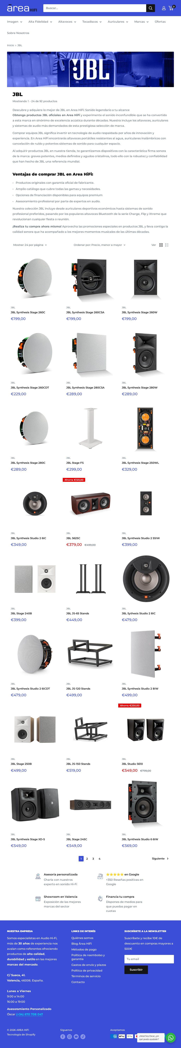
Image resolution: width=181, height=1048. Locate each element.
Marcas (139, 21)
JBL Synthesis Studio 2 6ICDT (30, 688)
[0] (171, 8)
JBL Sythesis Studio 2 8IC (139, 613)
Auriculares (116, 21)
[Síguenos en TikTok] (82, 1036)
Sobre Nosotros (18, 33)
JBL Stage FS (75, 462)
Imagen (12, 21)
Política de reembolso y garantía (88, 957)
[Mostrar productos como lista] (166, 245)
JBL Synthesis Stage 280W (139, 387)
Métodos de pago (84, 949)
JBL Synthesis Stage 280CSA (85, 387)
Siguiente (158, 858)
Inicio (10, 45)
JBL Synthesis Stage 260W (139, 312)
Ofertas (160, 21)
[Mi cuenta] (164, 8)
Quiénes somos (82, 938)
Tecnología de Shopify (21, 1034)
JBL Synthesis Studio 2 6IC (28, 538)
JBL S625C (73, 538)
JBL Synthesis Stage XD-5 (28, 839)
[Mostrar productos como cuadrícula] (161, 245)
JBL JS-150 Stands (78, 764)
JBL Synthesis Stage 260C (28, 312)
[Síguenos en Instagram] (69, 1036)
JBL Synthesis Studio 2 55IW (141, 538)
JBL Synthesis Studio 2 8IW (140, 688)
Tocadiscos (90, 21)
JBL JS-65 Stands (77, 613)
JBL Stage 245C (76, 839)
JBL (19, 45)
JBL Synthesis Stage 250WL (140, 462)
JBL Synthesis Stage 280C (28, 462)
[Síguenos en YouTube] (76, 1036)
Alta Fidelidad (38, 21)
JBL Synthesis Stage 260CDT (30, 387)
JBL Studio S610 (132, 764)
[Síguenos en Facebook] (62, 1036)
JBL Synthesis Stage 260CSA (85, 312)
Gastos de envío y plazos (88, 965)
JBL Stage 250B (21, 764)
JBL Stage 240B (21, 613)
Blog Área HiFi (81, 943)
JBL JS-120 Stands (78, 688)
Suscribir (136, 969)
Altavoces (65, 21)
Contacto (78, 982)
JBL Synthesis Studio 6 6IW (140, 839)
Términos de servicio (86, 976)
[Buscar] (150, 8)
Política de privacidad (86, 970)
